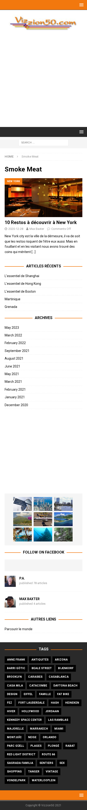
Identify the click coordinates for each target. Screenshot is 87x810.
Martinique (12, 299)
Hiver (11, 711)
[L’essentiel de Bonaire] (43, 534)
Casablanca (59, 676)
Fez (9, 702)
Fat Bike (63, 694)
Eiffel (28, 694)
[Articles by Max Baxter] (10, 605)
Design (12, 694)
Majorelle (15, 728)
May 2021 (12, 374)
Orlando (49, 737)
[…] (33, 252)
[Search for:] (43, 142)
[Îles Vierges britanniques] (22, 534)
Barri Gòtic (16, 668)
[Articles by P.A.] (10, 584)
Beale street (42, 668)
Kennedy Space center (24, 719)
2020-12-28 (15, 229)
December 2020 (16, 405)
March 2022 (13, 335)
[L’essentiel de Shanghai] (22, 504)
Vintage (52, 771)
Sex (62, 763)
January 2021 (15, 397)
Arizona (61, 659)
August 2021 (14, 358)
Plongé (53, 745)
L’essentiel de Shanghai (22, 276)
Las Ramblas (58, 719)
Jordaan (52, 711)
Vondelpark (16, 780)
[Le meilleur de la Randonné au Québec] (63, 534)
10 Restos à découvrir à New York (41, 222)
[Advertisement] (43, 81)
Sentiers (46, 763)
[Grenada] (43, 519)
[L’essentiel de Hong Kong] (43, 504)
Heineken (72, 702)
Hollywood (30, 711)
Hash (55, 702)
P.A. (22, 578)
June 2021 (12, 366)
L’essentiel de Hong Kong (23, 283)
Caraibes (35, 676)
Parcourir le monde (18, 629)
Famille (45, 694)
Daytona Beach (65, 685)
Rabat (70, 745)
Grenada (11, 307)
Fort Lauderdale (31, 702)
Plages (36, 745)
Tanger (33, 771)
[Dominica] (63, 519)
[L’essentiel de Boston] (63, 504)
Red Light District (21, 754)
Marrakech (39, 728)
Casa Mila (15, 685)
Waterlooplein (43, 780)
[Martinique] (22, 519)
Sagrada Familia (20, 763)
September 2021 (17, 351)
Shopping (14, 771)
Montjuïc (14, 737)
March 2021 (13, 381)
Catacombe (38, 685)
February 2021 (15, 389)
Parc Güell (15, 745)
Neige (32, 737)
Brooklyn (14, 676)
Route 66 (48, 754)
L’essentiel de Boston (20, 291)
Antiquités (39, 659)
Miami (58, 728)
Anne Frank (16, 659)
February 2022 (15, 343)
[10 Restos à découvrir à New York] (43, 197)
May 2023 (12, 327)
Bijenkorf (66, 668)
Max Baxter (36, 229)
